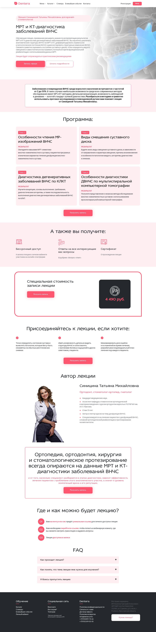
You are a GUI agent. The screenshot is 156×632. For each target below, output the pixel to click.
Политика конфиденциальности (92, 607)
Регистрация (126, 3)
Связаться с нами (86, 609)
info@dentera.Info (86, 617)
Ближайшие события (73, 3)
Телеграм (51, 612)
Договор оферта (86, 612)
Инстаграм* (52, 609)
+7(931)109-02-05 (86, 621)
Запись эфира (30, 64)
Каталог (50, 3)
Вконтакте (52, 607)
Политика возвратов (88, 614)
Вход (137, 3)
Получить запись (78, 213)
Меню (42, 3)
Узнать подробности (59, 64)
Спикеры (60, 3)
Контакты (86, 3)
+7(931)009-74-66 (86, 619)
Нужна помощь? (126, 617)
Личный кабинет (22, 614)
